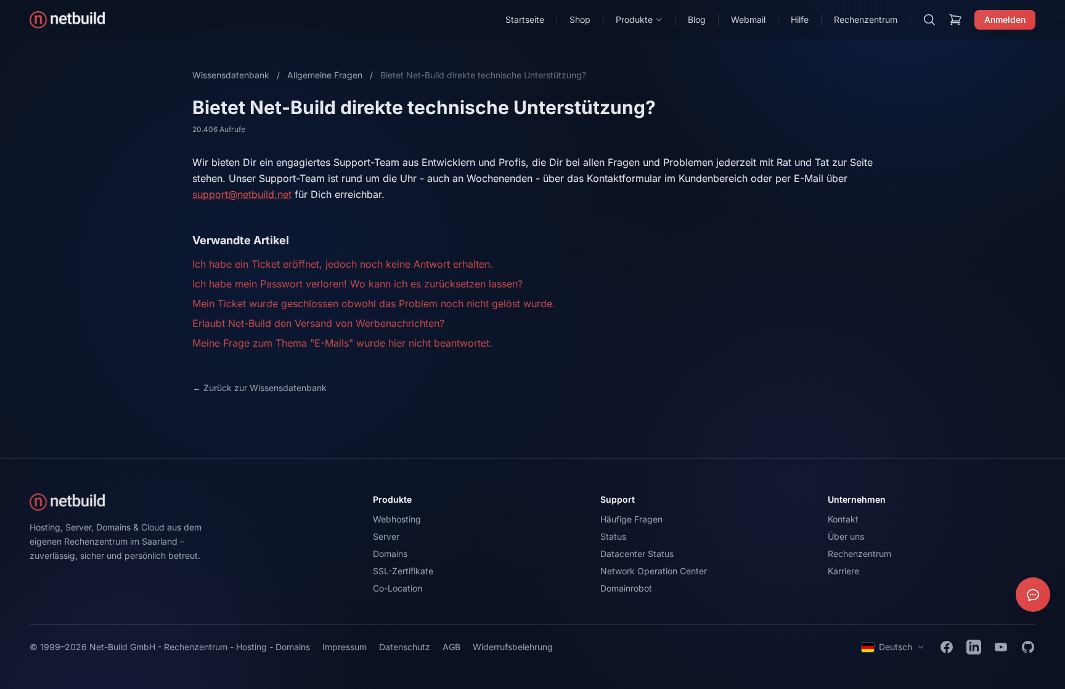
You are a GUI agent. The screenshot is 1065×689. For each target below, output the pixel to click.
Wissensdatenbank (230, 75)
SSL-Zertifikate (403, 571)
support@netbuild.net (242, 194)
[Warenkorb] (955, 20)
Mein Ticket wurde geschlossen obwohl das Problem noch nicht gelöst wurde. (373, 303)
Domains (390, 553)
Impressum (344, 647)
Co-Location (397, 588)
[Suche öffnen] (929, 20)
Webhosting (397, 519)
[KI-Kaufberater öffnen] (1033, 594)
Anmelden (1005, 19)
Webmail (748, 19)
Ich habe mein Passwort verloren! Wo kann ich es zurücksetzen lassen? (357, 284)
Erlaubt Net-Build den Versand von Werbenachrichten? (318, 323)
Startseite (524, 19)
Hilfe (800, 19)
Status (613, 536)
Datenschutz (404, 647)
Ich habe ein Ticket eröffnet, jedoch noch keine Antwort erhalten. (342, 264)
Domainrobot (626, 588)
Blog (697, 19)
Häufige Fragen (631, 519)
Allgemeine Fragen (324, 75)
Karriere (843, 571)
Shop (579, 19)
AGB (451, 647)
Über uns (846, 536)
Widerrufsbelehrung (513, 647)
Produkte (634, 19)
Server (386, 536)
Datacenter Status (637, 553)
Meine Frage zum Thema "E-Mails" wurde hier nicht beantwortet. (342, 343)
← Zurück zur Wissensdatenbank (259, 387)
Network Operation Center (653, 571)
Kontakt (843, 519)
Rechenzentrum (865, 19)
